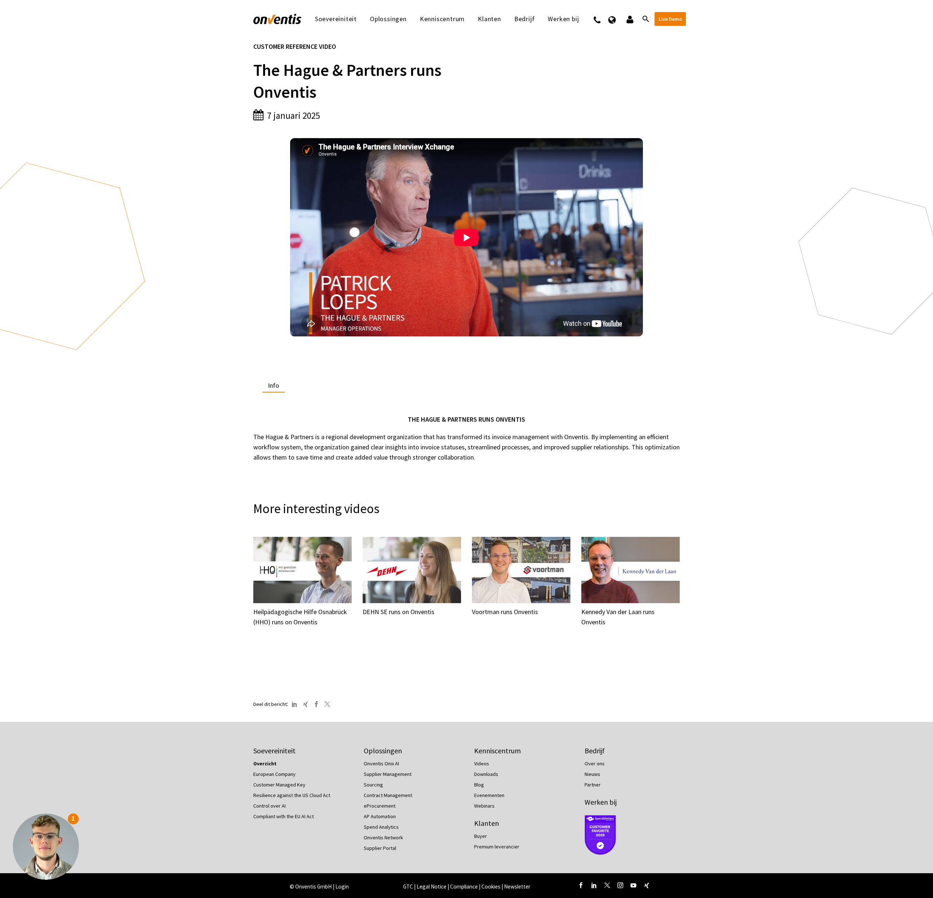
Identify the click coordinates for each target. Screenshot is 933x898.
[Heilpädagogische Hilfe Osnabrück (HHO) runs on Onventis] (302, 570)
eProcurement (379, 806)
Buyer (480, 836)
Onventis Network (383, 837)
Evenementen (489, 795)
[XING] (305, 704)
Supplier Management (387, 774)
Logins (629, 19)
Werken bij (601, 802)
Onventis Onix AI (381, 763)
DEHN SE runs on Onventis (398, 612)
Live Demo (670, 19)
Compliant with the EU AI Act (283, 816)
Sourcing (373, 784)
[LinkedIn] (294, 704)
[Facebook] (316, 704)
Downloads (486, 774)
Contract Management (388, 795)
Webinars (484, 806)
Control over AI (269, 806)
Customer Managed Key (279, 784)
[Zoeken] (645, 19)
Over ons (595, 763)
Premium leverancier (496, 846)
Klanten (489, 19)
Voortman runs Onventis (505, 612)
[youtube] (633, 885)
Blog (479, 784)
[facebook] (581, 885)
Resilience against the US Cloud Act (291, 795)
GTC (408, 886)
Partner (593, 784)
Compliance (464, 886)
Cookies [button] (490, 886)
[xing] (646, 885)
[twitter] (607, 885)
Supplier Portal (380, 848)
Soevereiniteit (336, 19)
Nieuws (592, 774)
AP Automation (380, 816)
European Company (274, 774)
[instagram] (620, 885)
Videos (481, 763)
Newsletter (517, 886)
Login (342, 886)
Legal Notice (432, 886)
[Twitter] (327, 704)
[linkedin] (594, 885)
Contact (602, 19)
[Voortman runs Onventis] (521, 570)
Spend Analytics (381, 827)
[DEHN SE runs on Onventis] (412, 570)
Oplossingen (388, 19)
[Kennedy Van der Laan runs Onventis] (630, 570)
